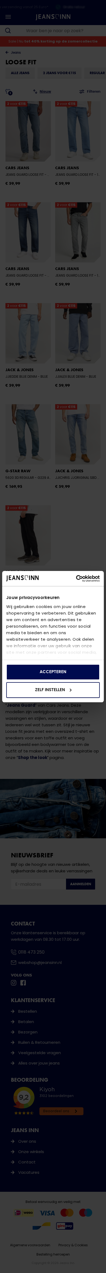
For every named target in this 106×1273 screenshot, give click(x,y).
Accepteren (53, 672)
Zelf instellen (50, 690)
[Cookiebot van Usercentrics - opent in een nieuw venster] (76, 578)
